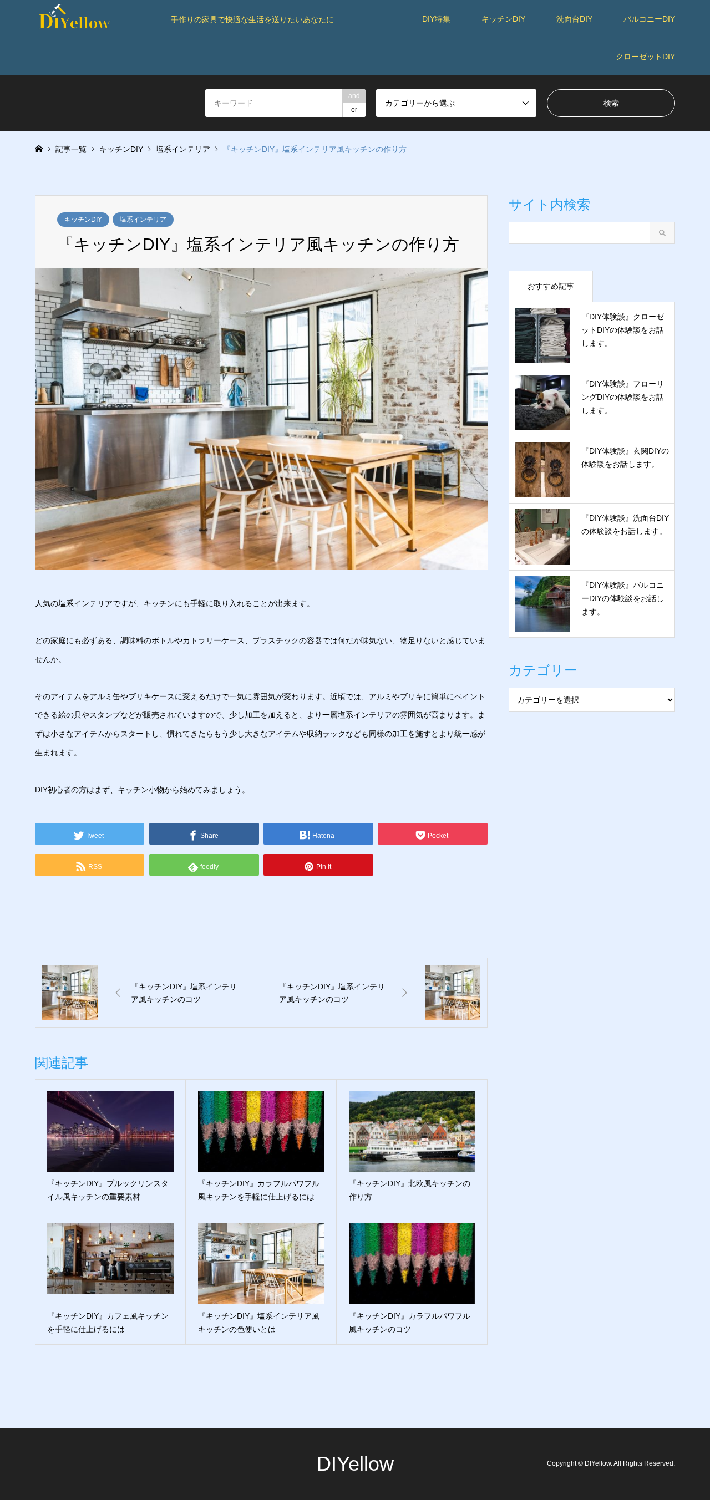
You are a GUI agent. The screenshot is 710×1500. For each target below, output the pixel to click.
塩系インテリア (143, 219)
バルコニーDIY (649, 18)
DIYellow (355, 1463)
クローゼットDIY (645, 56)
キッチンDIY (503, 18)
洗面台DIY (574, 18)
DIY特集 (436, 18)
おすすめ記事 (551, 286)
